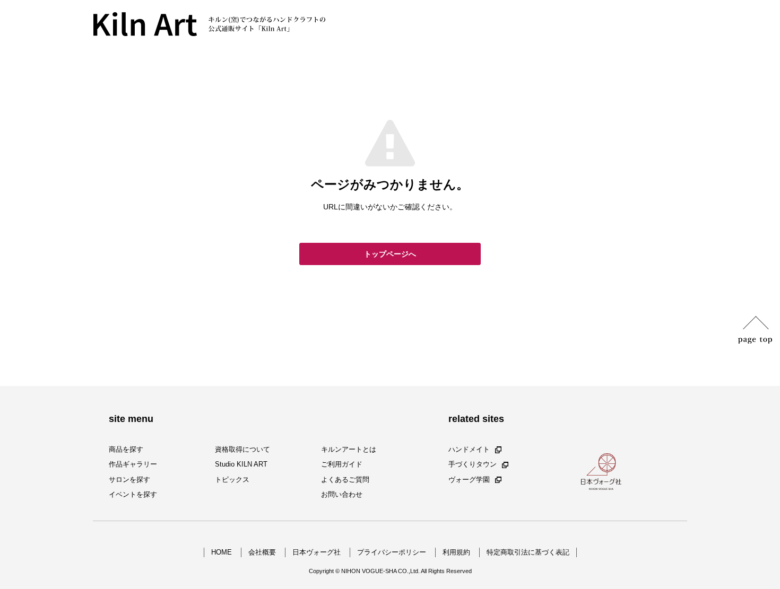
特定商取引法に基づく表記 (528, 552)
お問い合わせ (341, 494)
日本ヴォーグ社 (316, 552)
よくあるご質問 (345, 479)
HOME (221, 552)
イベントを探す (133, 494)
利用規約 (456, 552)
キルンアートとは (348, 449)
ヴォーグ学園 (469, 479)
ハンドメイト (469, 449)
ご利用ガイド (341, 465)
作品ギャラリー (133, 465)
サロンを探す (129, 479)
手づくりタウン (472, 465)
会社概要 (262, 552)
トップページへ (390, 254)
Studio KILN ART (241, 465)
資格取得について (242, 449)
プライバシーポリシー (391, 552)
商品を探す (126, 449)
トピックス (232, 479)
